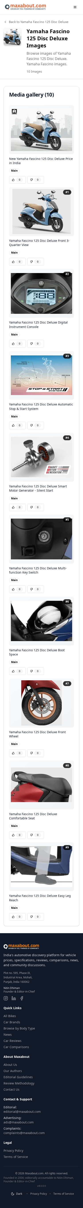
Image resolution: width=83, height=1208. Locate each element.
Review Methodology (19, 1083)
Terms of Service (16, 1157)
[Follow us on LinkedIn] (14, 998)
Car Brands (12, 1022)
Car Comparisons (16, 1047)
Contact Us (11, 1089)
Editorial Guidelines (18, 1077)
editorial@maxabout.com (22, 1111)
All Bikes (10, 1016)
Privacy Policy (13, 1150)
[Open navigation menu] (75, 7)
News (8, 1034)
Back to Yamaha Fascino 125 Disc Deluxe (38, 22)
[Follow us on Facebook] (21, 998)
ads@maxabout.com (19, 1122)
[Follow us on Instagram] (6, 998)
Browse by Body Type (19, 1028)
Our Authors (13, 1071)
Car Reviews (12, 1041)
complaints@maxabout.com (24, 1133)
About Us (10, 1065)
